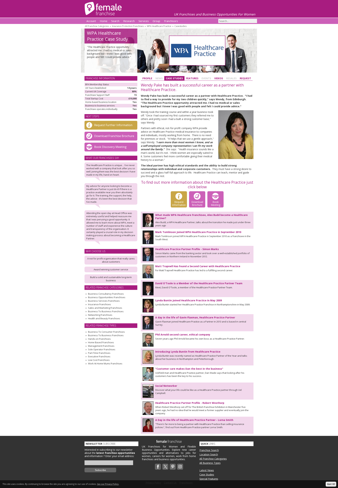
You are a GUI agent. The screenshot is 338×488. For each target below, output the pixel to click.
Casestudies (180, 26)
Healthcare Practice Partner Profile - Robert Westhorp (189, 403)
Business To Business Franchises (106, 311)
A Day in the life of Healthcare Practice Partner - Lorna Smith (194, 420)
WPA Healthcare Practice (159, 26)
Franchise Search (209, 450)
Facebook (158, 467)
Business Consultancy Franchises (106, 293)
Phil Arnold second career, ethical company (182, 334)
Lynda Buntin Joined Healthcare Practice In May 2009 (188, 300)
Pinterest (173, 467)
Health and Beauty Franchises (104, 318)
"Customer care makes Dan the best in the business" (189, 368)
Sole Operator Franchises (101, 349)
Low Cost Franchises (99, 360)
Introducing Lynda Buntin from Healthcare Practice (187, 351)
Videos (218, 78)
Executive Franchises (99, 356)
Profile (147, 78)
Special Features (208, 478)
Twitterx (165, 467)
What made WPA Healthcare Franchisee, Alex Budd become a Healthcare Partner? (201, 216)
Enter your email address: (119, 456)
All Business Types (210, 463)
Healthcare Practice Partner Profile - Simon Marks (187, 249)
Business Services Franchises (104, 300)
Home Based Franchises (101, 342)
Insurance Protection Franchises (128, 26)
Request (245, 78)
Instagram (180, 467)
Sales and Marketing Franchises (105, 307)
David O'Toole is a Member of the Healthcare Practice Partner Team (198, 283)
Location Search (208, 454)
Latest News (206, 470)
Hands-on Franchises (99, 338)
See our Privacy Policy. (108, 484)
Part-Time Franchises (99, 353)
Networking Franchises (100, 314)
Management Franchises (101, 345)
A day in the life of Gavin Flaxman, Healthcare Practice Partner (195, 317)
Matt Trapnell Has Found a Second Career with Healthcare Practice (197, 266)
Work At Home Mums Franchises (105, 363)
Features (192, 78)
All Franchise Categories (97, 26)
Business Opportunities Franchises (106, 297)
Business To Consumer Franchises (106, 331)
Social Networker (166, 385)
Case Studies (174, 78)
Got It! (331, 484)
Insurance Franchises (99, 304)
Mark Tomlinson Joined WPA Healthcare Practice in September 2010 (198, 232)
